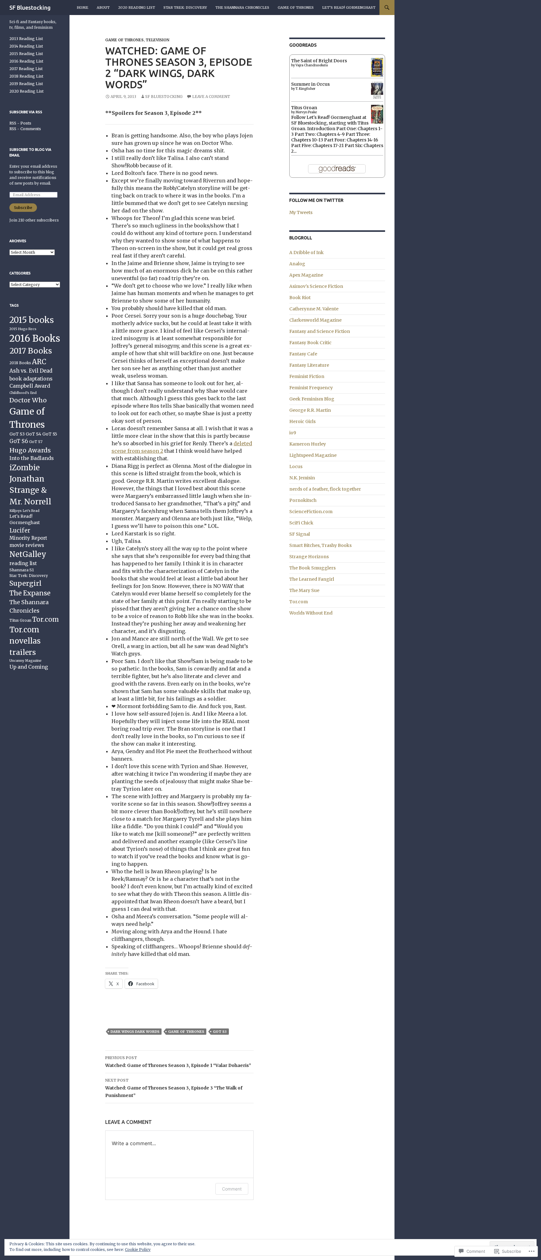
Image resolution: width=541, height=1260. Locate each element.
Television (157, 40)
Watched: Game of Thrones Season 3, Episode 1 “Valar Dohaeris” (178, 1061)
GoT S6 (18, 441)
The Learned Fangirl (311, 579)
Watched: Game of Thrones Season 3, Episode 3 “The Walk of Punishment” (173, 1088)
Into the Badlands (31, 458)
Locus (295, 466)
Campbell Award (29, 386)
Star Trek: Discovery (185, 7)
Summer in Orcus (310, 84)
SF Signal (299, 534)
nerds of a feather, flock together (325, 489)
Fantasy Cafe (303, 354)
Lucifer (19, 530)
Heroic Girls (302, 421)
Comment (232, 1188)
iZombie (24, 467)
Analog (297, 264)
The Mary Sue (304, 590)
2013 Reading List (26, 38)
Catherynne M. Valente (313, 309)
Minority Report (28, 538)
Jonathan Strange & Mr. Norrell (30, 490)
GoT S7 (36, 441)
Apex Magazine (306, 275)
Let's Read (31, 511)
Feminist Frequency (311, 387)
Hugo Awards (30, 450)
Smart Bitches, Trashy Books (320, 545)
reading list (23, 563)
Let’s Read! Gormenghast (348, 7)
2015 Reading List (26, 53)
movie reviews (26, 545)
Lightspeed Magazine (313, 455)
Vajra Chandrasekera (312, 65)
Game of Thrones (296, 7)
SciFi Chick (301, 523)
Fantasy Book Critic (310, 342)
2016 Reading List (26, 61)
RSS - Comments (25, 128)
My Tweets (300, 212)
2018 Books (20, 362)
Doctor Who (28, 400)
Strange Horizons (309, 556)
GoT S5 (49, 434)
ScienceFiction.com (310, 511)
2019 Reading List (26, 83)
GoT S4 (33, 434)
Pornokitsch (303, 500)
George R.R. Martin (310, 410)
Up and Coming (28, 667)
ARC (39, 362)
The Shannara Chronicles (242, 7)
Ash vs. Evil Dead (30, 371)
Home (82, 7)
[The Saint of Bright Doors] (377, 67)
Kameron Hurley (307, 444)
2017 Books (30, 351)
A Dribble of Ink (306, 252)
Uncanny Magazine (25, 661)
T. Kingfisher (305, 89)
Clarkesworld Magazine (315, 320)
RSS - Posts (20, 123)
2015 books (31, 320)
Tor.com (298, 601)
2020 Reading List (136, 7)
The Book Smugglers (312, 568)
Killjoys (15, 511)
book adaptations (30, 378)
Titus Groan (304, 107)
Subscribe (23, 207)
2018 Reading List (26, 76)
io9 (292, 433)
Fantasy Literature (309, 365)
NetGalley (27, 554)
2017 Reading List (26, 68)
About (103, 7)
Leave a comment (211, 96)
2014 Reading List (26, 46)
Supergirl (25, 583)
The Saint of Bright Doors (319, 61)
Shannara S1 (21, 569)
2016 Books (34, 338)
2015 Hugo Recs (22, 329)
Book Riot (300, 297)
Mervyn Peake (306, 112)
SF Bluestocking (30, 7)
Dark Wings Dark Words (135, 1031)
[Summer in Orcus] (377, 90)
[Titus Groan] (377, 115)
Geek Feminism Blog (311, 399)
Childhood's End (23, 393)
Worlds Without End (310, 613)
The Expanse (29, 593)
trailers (22, 652)
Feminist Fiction (306, 376)
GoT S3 (220, 1031)
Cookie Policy (138, 1249)
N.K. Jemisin (302, 478)
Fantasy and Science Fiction (319, 331)
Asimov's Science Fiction (316, 286)
